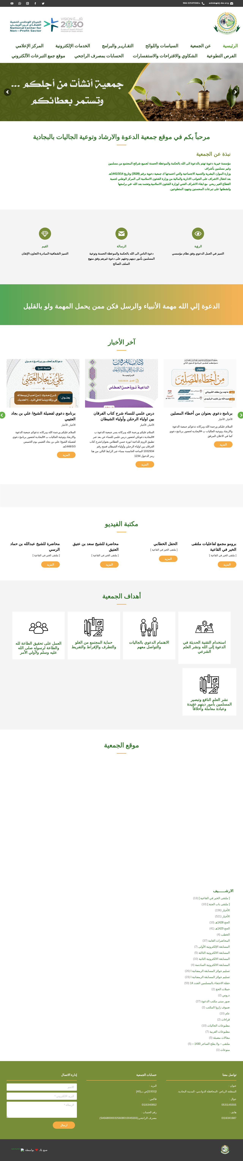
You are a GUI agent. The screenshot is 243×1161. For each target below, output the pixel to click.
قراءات (225, 1019)
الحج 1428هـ (222, 922)
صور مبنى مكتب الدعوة (215, 1001)
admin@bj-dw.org (219, 3)
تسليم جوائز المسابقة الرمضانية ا (210, 970)
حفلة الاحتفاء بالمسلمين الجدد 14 (210, 983)
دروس (226, 995)
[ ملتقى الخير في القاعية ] (222, 555)
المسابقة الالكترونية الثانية (214, 958)
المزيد (223, 464)
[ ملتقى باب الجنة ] (218, 904)
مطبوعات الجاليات (218, 1025)
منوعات (225, 1049)
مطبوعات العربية (220, 1031)
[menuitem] (230, 45)
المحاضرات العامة (219, 940)
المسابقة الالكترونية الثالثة (214, 952)
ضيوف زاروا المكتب (218, 1007)
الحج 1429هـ (222, 928)
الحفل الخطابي (166, 544)
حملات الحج (223, 989)
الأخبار (229, 424)
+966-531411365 (191, 3)
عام (227, 1013)
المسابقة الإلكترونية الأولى (214, 946)
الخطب (225, 934)
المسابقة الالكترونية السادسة (212, 964)
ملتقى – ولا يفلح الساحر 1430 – (211, 1043)
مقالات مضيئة (221, 1037)
